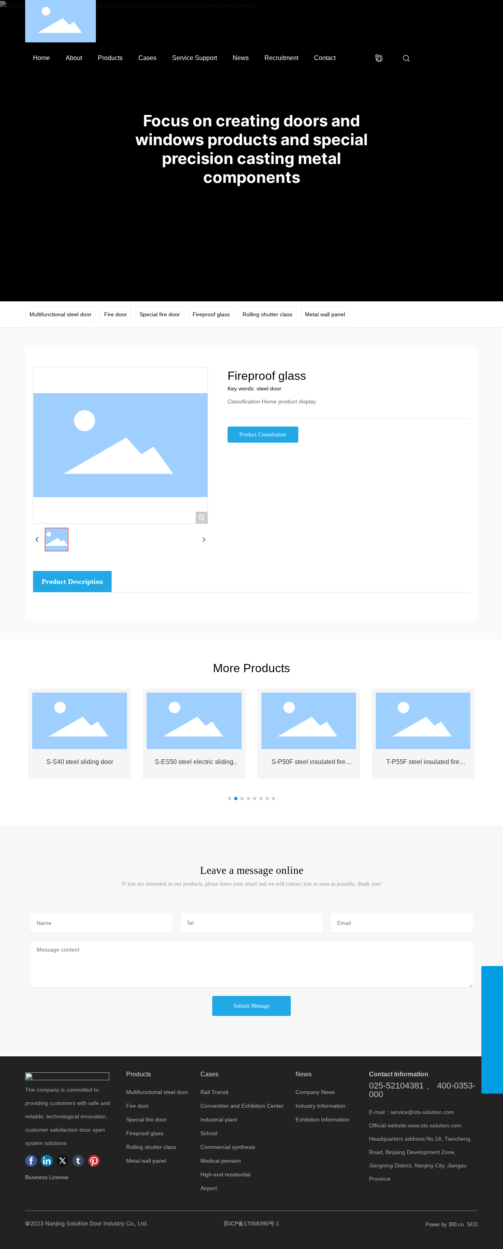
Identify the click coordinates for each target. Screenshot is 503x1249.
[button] (229, 798)
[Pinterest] (94, 1161)
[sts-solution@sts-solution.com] (492, 1041)
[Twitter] (62, 1161)
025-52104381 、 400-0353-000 (422, 1090)
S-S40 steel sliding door (79, 762)
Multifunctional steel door (60, 314)
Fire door (115, 314)
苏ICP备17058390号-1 (251, 1223)
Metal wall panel (325, 314)
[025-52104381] (492, 1020)
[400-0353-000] (492, 998)
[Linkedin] (47, 1161)
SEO (472, 1224)
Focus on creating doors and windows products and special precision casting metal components (251, 149)
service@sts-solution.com (422, 1112)
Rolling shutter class (267, 314)
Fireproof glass (211, 314)
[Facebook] (31, 1161)
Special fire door (160, 314)
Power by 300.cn (445, 1224)
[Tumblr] (78, 1161)
